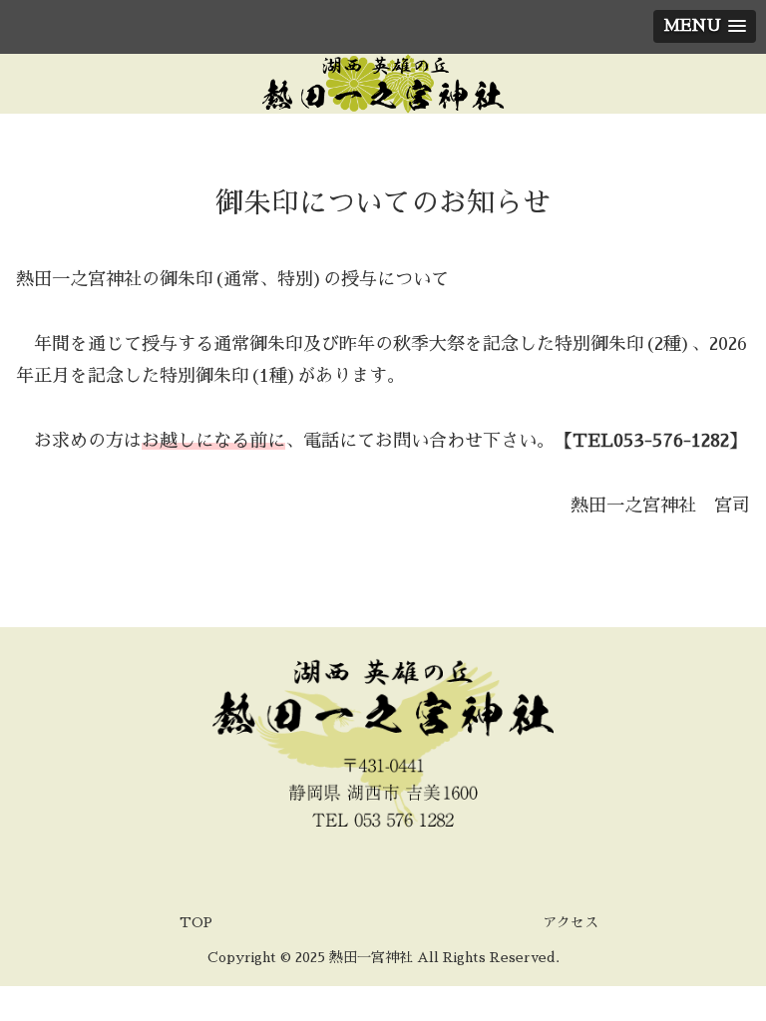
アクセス (570, 922)
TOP (196, 922)
